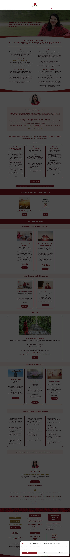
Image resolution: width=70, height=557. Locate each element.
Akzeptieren (29, 552)
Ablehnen (45, 552)
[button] (67, 543)
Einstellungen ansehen (60, 552)
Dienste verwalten (24, 549)
